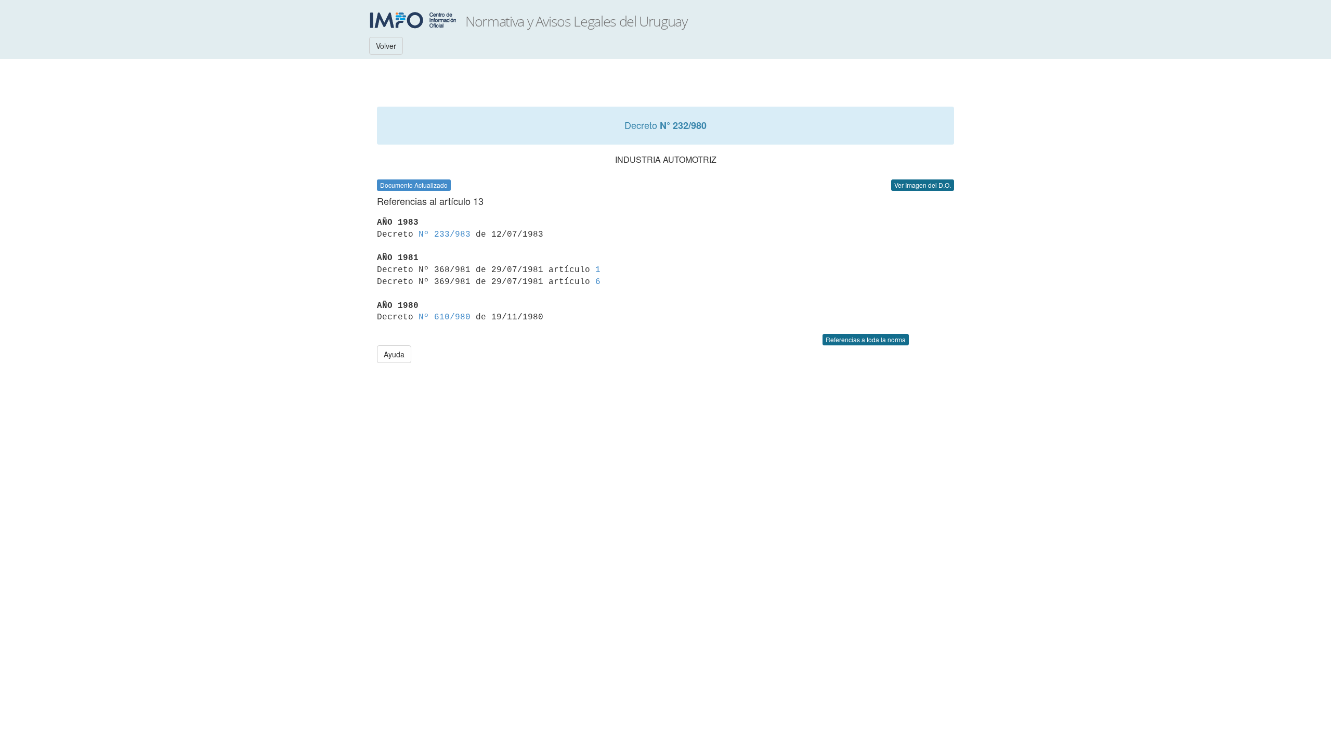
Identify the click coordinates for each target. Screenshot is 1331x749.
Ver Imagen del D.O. (922, 184)
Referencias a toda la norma (866, 339)
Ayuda (394, 354)
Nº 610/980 (445, 317)
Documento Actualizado (414, 184)
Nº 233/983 (445, 234)
